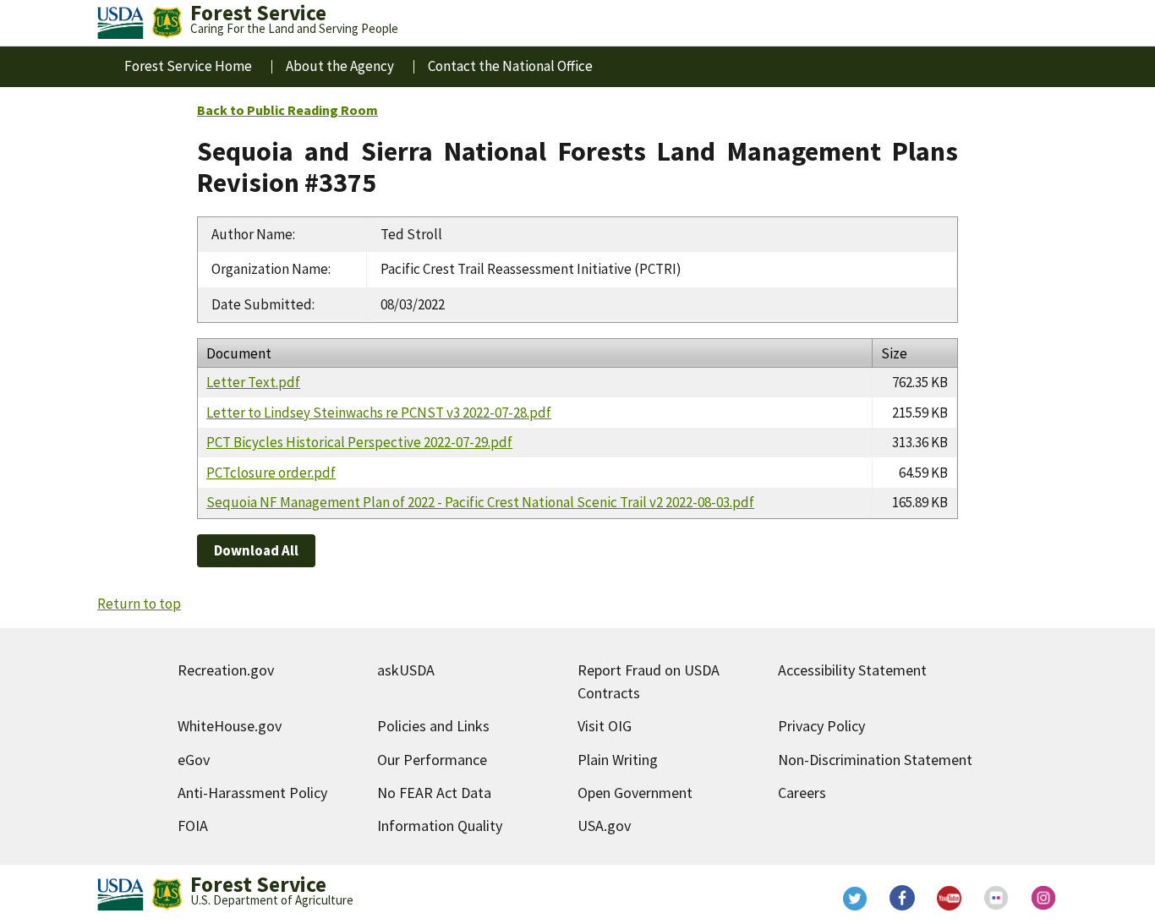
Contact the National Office (510, 66)
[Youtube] (949, 897)
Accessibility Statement (852, 670)
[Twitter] (854, 897)
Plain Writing (618, 759)
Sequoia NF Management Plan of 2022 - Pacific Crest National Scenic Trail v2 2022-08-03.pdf (480, 502)
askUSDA (406, 670)
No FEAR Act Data (434, 792)
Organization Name (269, 269)
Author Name (252, 234)
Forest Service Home (188, 66)
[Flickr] (996, 897)
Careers (802, 792)
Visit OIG (605, 725)
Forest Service (258, 884)
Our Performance (432, 759)
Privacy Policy (821, 725)
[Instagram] (1044, 897)
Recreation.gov (226, 670)
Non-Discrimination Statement (875, 759)
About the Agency (340, 66)
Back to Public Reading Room (287, 109)
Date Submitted (261, 304)
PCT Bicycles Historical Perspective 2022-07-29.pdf (359, 442)
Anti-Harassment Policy (252, 792)
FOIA (193, 825)
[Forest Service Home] (166, 23)
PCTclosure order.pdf (271, 472)
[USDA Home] (120, 23)
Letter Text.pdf (253, 382)
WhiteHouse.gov (230, 725)
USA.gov (604, 825)
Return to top (139, 603)
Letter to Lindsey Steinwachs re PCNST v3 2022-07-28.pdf (378, 412)
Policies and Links (433, 725)
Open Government (635, 792)
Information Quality (439, 825)
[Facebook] (902, 897)
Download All (256, 550)
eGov (194, 759)
